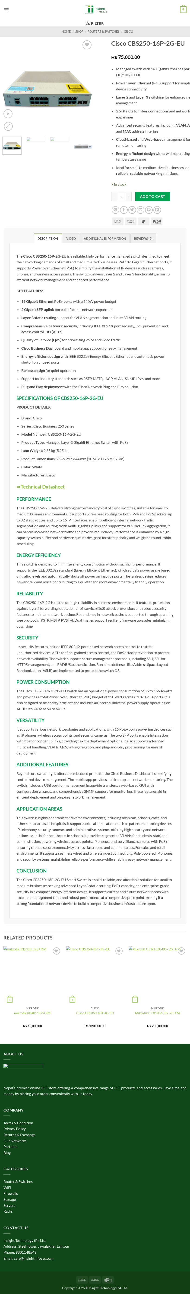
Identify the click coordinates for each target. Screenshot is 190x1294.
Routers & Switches (104, 31)
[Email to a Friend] (140, 210)
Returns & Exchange (19, 1134)
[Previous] (10, 85)
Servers (9, 1205)
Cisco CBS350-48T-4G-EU (95, 1013)
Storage (9, 1199)
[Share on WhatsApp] (115, 210)
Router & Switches (18, 1181)
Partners (10, 1146)
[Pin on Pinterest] (149, 210)
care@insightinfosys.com (33, 1258)
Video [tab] (71, 238)
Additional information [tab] (105, 238)
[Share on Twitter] (132, 210)
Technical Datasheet (43, 486)
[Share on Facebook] (124, 210)
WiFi (7, 1187)
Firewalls (10, 1193)
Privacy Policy (14, 1128)
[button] (6, 9)
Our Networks (14, 1140)
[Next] (85, 85)
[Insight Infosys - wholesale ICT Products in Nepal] (95, 10)
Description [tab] (48, 238)
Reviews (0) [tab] (143, 238)
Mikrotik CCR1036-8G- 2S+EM (157, 1013)
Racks (8, 1211)
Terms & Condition (18, 1123)
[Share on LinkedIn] (157, 210)
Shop (79, 31)
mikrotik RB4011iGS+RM (32, 1013)
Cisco (128, 31)
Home (66, 31)
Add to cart (152, 196)
